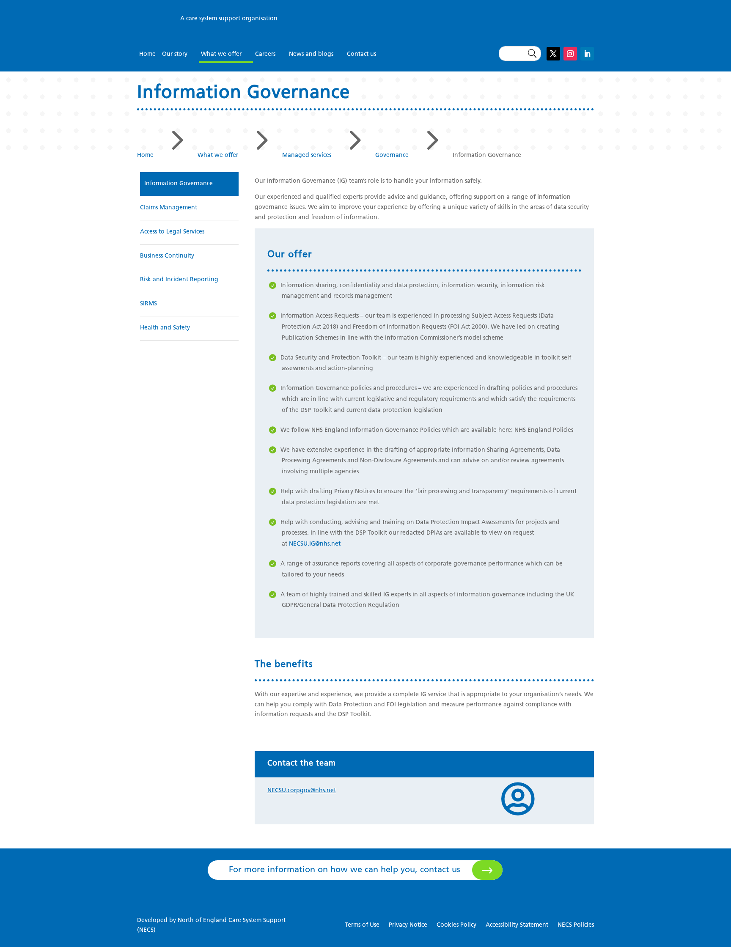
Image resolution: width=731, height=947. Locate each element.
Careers (265, 54)
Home (147, 54)
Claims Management (168, 208)
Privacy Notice (408, 925)
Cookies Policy (456, 925)
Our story (174, 54)
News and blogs (311, 54)
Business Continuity (167, 256)
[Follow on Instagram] (570, 53)
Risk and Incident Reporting (179, 280)
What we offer (221, 54)
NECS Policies (576, 925)
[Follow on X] (553, 53)
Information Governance (178, 184)
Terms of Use (362, 925)
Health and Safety (165, 328)
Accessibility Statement (517, 925)
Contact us (361, 54)
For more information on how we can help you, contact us (344, 870)
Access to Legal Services (172, 232)
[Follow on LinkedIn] (587, 53)
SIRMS (148, 304)
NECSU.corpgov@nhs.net (301, 791)
